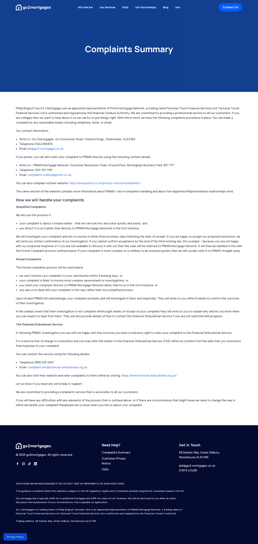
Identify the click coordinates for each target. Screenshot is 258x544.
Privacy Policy (15, 536)
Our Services (107, 7)
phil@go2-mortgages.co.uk (45, 149)
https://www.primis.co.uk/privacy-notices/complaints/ (105, 183)
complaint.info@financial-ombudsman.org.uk (57, 367)
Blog (165, 7)
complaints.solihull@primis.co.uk (49, 175)
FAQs (125, 7)
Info (177, 7)
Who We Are (85, 7)
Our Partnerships (145, 7)
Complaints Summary (116, 452)
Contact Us (230, 7)
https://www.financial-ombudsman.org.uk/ (149, 375)
